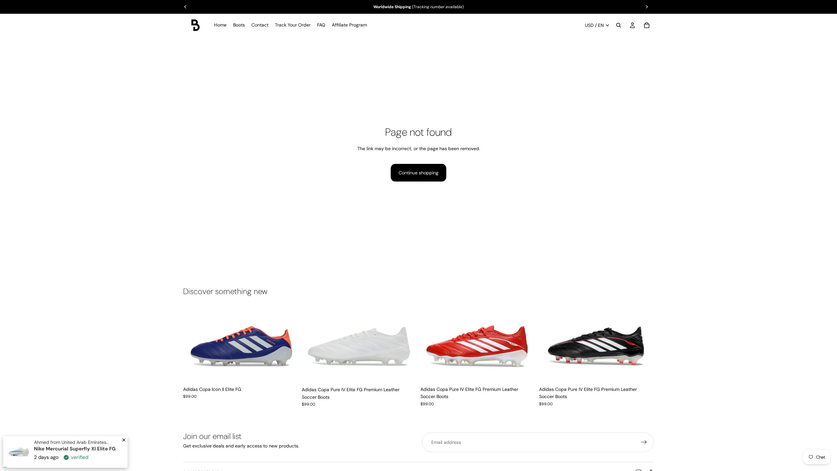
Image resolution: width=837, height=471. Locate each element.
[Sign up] (644, 442)
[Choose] (288, 373)
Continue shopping (418, 173)
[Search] (618, 25)
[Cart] (647, 25)
